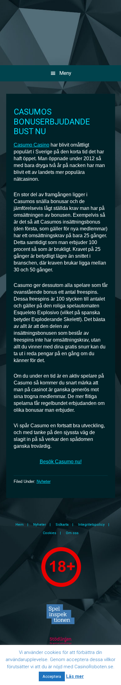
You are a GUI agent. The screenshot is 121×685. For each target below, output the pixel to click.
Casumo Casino (31, 144)
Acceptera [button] (52, 676)
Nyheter (44, 481)
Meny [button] (65, 73)
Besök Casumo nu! (61, 461)
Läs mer (75, 676)
